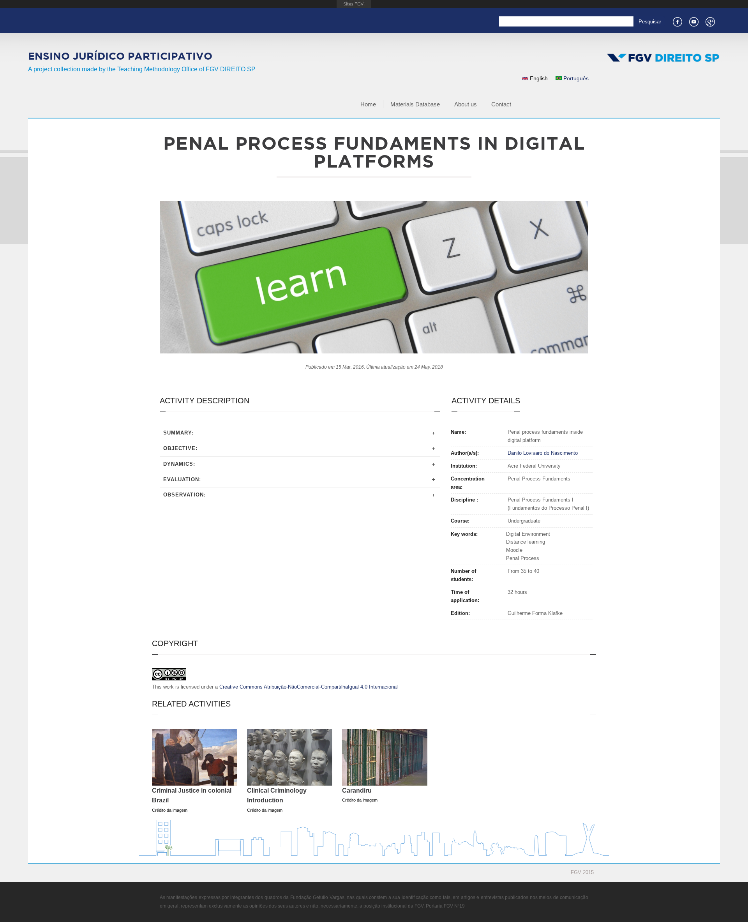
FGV (354, 4)
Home (368, 104)
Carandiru (357, 790)
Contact (501, 104)
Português (575, 78)
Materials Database (415, 104)
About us (465, 104)
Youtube (693, 21)
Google (710, 21)
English (538, 78)
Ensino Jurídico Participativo (120, 56)
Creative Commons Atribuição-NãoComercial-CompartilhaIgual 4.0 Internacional (308, 687)
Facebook (677, 21)
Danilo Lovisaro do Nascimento (543, 453)
